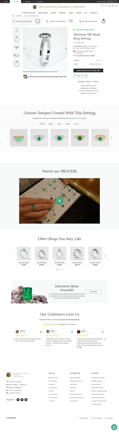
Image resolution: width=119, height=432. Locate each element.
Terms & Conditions (96, 418)
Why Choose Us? (53, 377)
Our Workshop (53, 381)
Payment (72, 391)
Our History (52, 384)
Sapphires (28, 1)
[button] (66, 49)
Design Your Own (75, 118)
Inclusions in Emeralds (97, 394)
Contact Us (52, 401)
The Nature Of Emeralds (98, 377)
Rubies (6, 1)
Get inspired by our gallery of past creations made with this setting (46, 76)
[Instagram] (26, 400)
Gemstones (40, 1)
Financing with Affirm (76, 394)
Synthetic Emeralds (96, 381)
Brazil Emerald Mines (97, 387)
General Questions (75, 377)
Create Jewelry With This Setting (88, 70)
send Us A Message (15, 387)
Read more (95, 292)
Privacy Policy (74, 401)
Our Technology (53, 394)
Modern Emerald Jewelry (98, 397)
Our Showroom (53, 387)
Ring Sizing (73, 387)
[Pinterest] (18, 400)
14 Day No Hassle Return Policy (84, 51)
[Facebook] (22, 400)
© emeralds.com (84, 418)
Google (62, 319)
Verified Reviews (74, 319)
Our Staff (51, 391)
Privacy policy (109, 418)
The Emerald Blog (96, 404)
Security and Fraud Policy (77, 397)
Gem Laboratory (53, 397)
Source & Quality (96, 384)
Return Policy (74, 384)
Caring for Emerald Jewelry (99, 401)
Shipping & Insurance (76, 381)
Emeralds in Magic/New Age (99, 391)
